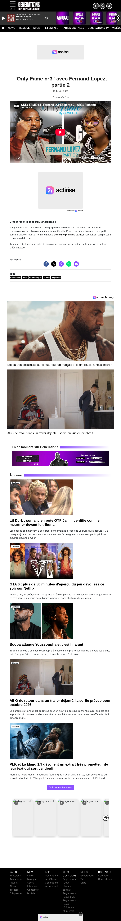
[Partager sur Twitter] (53, 265)
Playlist (14, 882)
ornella (47, 277)
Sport (37, 28)
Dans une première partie (68, 234)
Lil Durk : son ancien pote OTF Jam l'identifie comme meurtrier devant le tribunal (54, 522)
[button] (23, 817)
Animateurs (16, 879)
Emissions (15, 875)
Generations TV (98, 28)
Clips (83, 882)
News (11, 28)
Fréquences (16, 893)
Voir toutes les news (60, 787)
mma (25, 277)
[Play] (4, 18)
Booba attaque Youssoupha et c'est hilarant (46, 644)
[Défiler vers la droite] (106, 818)
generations (15, 277)
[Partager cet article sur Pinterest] (60, 265)
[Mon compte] (109, 6)
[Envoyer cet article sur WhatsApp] (68, 265)
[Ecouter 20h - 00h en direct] (60, 458)
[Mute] (46, 18)
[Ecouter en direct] (96, 6)
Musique (24, 28)
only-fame (56, 277)
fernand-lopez (35, 277)
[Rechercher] (102, 6)
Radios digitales (73, 28)
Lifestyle (51, 28)
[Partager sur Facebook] (45, 265)
